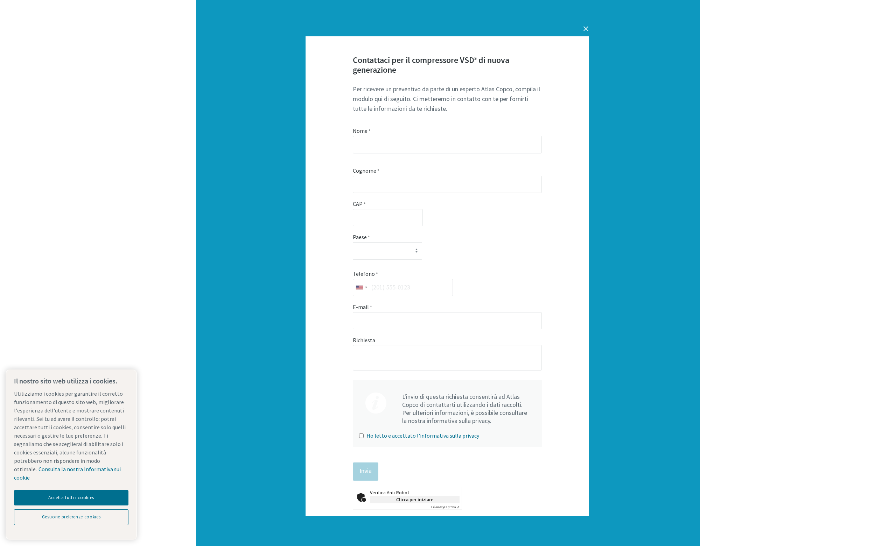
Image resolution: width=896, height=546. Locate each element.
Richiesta (364, 340)
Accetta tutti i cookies (71, 498)
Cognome (366, 170)
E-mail (362, 306)
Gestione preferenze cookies (71, 517)
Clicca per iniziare (414, 499)
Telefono (365, 273)
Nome (362, 130)
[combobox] (361, 287)
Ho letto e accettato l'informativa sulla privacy (422, 435)
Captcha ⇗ (445, 507)
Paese (361, 237)
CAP (359, 203)
